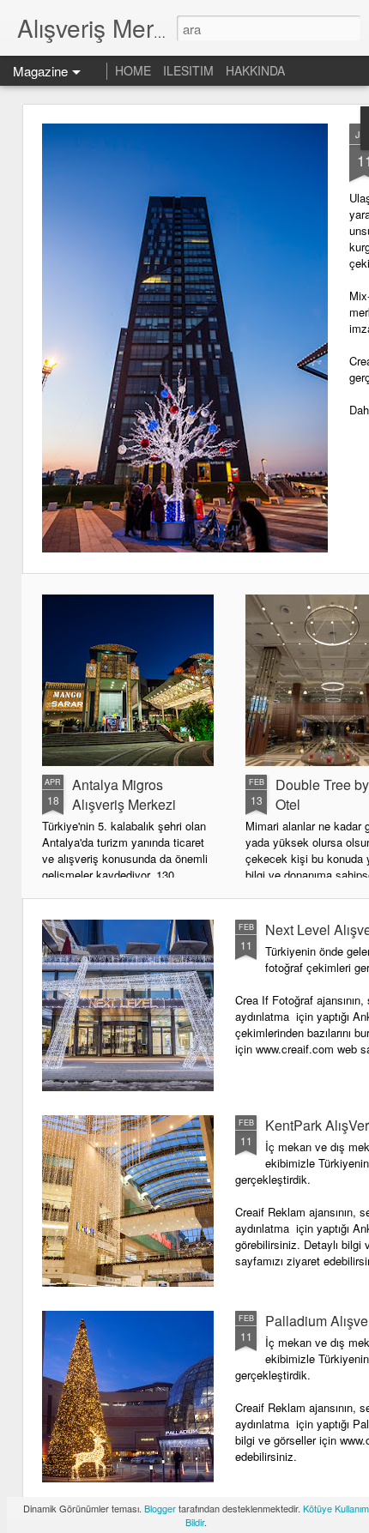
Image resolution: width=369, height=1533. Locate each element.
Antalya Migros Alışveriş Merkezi (124, 794)
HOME (133, 70)
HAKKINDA (255, 70)
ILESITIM (188, 70)
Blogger (160, 1508)
